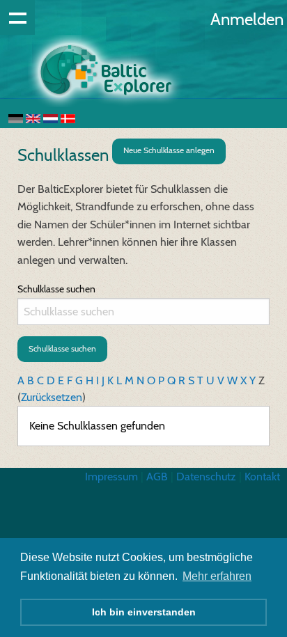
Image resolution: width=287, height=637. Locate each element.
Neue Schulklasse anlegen (169, 150)
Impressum (111, 476)
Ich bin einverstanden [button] (144, 612)
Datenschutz (206, 476)
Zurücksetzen (51, 397)
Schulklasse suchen (56, 289)
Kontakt (262, 476)
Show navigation (17, 17)
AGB (157, 476)
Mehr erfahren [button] (217, 576)
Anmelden (247, 19)
